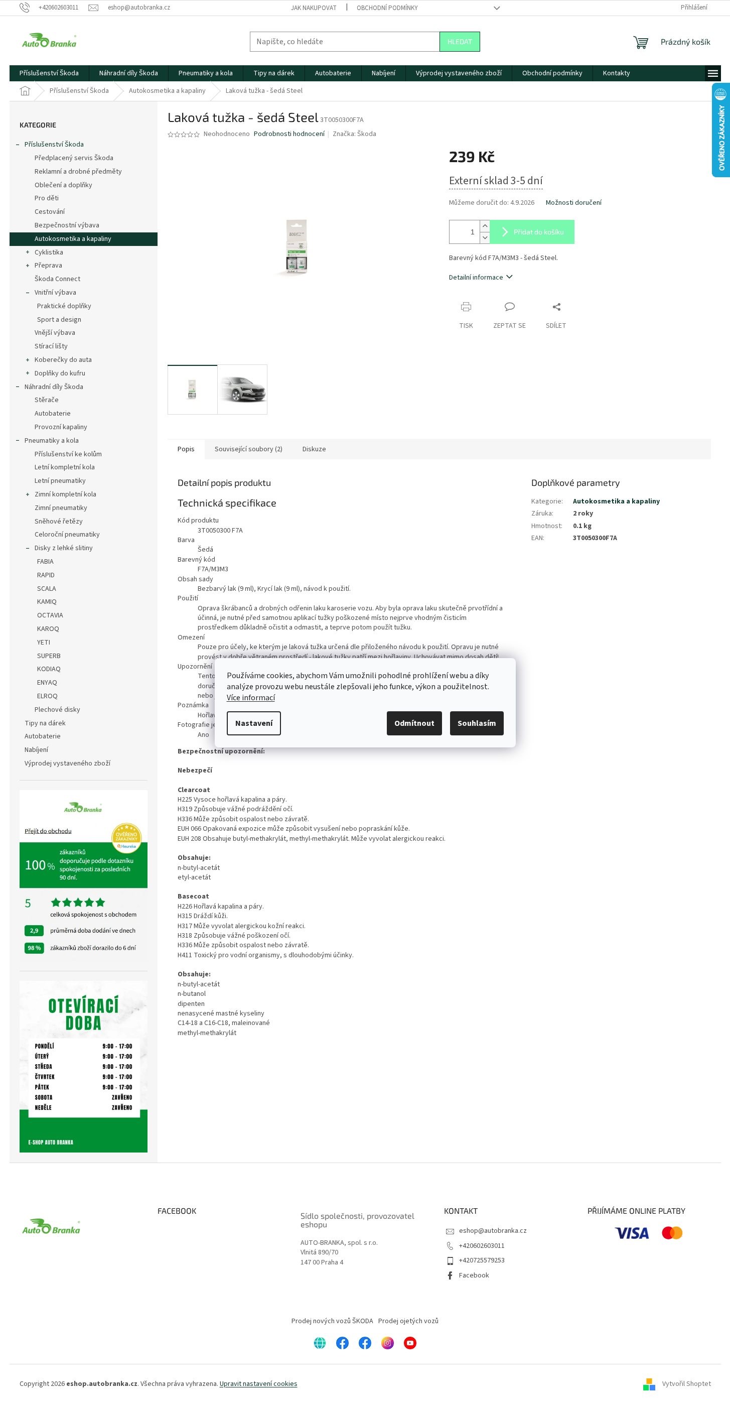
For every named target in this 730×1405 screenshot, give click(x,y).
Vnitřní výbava (55, 293)
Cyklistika (49, 252)
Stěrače (47, 400)
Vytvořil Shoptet (686, 1384)
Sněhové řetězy (59, 522)
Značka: (354, 134)
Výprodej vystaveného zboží (67, 763)
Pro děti (47, 198)
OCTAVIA (50, 615)
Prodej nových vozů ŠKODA (332, 1321)
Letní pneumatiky (60, 481)
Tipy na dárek (45, 723)
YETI (43, 642)
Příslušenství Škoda (54, 145)
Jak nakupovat (314, 8)
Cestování (50, 212)
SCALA (46, 589)
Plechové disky (57, 710)
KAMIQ (47, 602)
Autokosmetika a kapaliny (73, 239)
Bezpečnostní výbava (67, 225)
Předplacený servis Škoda (74, 158)
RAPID (46, 575)
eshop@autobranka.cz (493, 1231)
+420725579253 (482, 1260)
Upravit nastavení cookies (259, 1384)
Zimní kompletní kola (65, 494)
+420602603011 (482, 1246)
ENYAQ (47, 683)
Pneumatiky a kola (52, 441)
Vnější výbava (55, 333)
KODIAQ (49, 669)
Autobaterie (53, 414)
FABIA (45, 562)
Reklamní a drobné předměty (78, 172)
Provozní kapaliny (61, 427)
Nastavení (253, 723)
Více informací (251, 697)
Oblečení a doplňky (63, 185)
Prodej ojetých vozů (408, 1321)
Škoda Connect (57, 279)
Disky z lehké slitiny (64, 548)
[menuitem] (49, 73)
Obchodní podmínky (387, 8)
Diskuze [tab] (314, 449)
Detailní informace (476, 278)
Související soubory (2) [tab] (248, 449)
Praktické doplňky (64, 306)
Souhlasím (477, 723)
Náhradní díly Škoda (54, 387)
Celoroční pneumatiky (67, 535)
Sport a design (59, 320)
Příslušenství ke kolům (68, 454)
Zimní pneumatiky (61, 508)
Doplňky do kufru (60, 373)
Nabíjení (36, 750)
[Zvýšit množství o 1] (485, 226)
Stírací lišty (51, 346)
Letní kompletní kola (65, 467)
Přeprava (48, 266)
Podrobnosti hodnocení (289, 134)
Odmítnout (414, 723)
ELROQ (47, 696)
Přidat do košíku (539, 231)
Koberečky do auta (63, 360)
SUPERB (49, 656)
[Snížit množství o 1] (485, 237)
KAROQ (48, 629)
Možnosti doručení (574, 203)
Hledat (460, 41)
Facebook (474, 1275)
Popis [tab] (186, 449)
